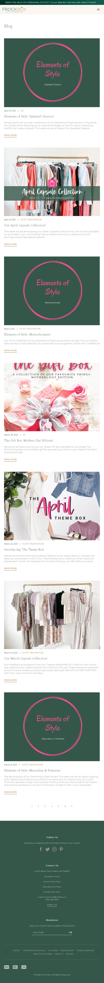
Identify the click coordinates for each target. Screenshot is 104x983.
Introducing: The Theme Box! (24, 549)
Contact (16, 950)
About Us (59, 954)
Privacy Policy (67, 950)
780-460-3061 (52, 899)
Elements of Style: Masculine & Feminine (32, 770)
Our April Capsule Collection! (25, 225)
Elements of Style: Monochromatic (27, 334)
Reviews (69, 954)
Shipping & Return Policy (34, 950)
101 (21, 111)
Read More (10, 135)
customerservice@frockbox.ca (52, 897)
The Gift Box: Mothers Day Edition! (28, 440)
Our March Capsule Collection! (25, 658)
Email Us (52, 904)
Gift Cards (53, 950)
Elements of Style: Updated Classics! (29, 116)
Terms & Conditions (85, 950)
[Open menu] (98, 9)
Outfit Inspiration (31, 219)
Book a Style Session (42, 954)
